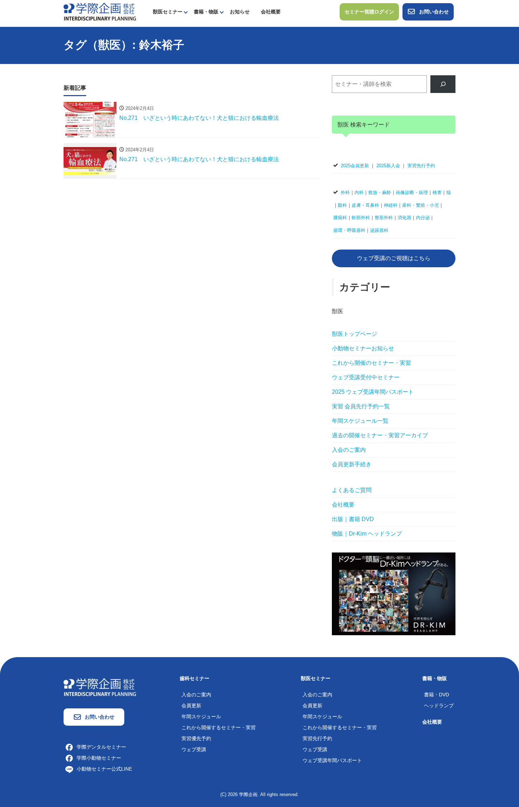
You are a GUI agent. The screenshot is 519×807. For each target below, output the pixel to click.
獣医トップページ (354, 334)
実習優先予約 (196, 738)
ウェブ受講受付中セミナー (366, 377)
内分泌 (423, 217)
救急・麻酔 (379, 192)
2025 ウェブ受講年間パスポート (373, 392)
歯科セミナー (194, 678)
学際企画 (248, 794)
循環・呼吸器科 (349, 230)
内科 (359, 192)
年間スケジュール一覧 (360, 421)
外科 (345, 192)
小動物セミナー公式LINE (104, 769)
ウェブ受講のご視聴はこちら (393, 258)
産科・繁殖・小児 (420, 205)
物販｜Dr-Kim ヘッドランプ (367, 534)
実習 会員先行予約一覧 (361, 406)
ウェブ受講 (193, 749)
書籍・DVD (436, 694)
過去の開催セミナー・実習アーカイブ (380, 435)
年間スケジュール (201, 716)
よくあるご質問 (351, 490)
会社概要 (271, 11)
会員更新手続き (351, 464)
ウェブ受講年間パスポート (332, 760)
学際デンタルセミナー (101, 747)
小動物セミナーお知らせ (363, 348)
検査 (437, 192)
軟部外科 (361, 217)
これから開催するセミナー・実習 (218, 727)
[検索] (442, 84)
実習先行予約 (421, 165)
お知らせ (240, 11)
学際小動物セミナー (99, 758)
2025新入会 (388, 165)
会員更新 (191, 705)
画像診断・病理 (412, 192)
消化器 (404, 217)
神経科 (391, 205)
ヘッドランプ (439, 705)
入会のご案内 (349, 450)
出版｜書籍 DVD (353, 519)
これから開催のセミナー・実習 (371, 363)
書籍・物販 (206, 11)
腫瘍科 (340, 217)
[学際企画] (100, 11)
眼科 (342, 205)
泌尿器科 (379, 230)
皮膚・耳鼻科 (365, 205)
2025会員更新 (355, 165)
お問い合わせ (434, 11)
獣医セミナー (168, 11)
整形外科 (384, 217)
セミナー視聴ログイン (369, 11)
